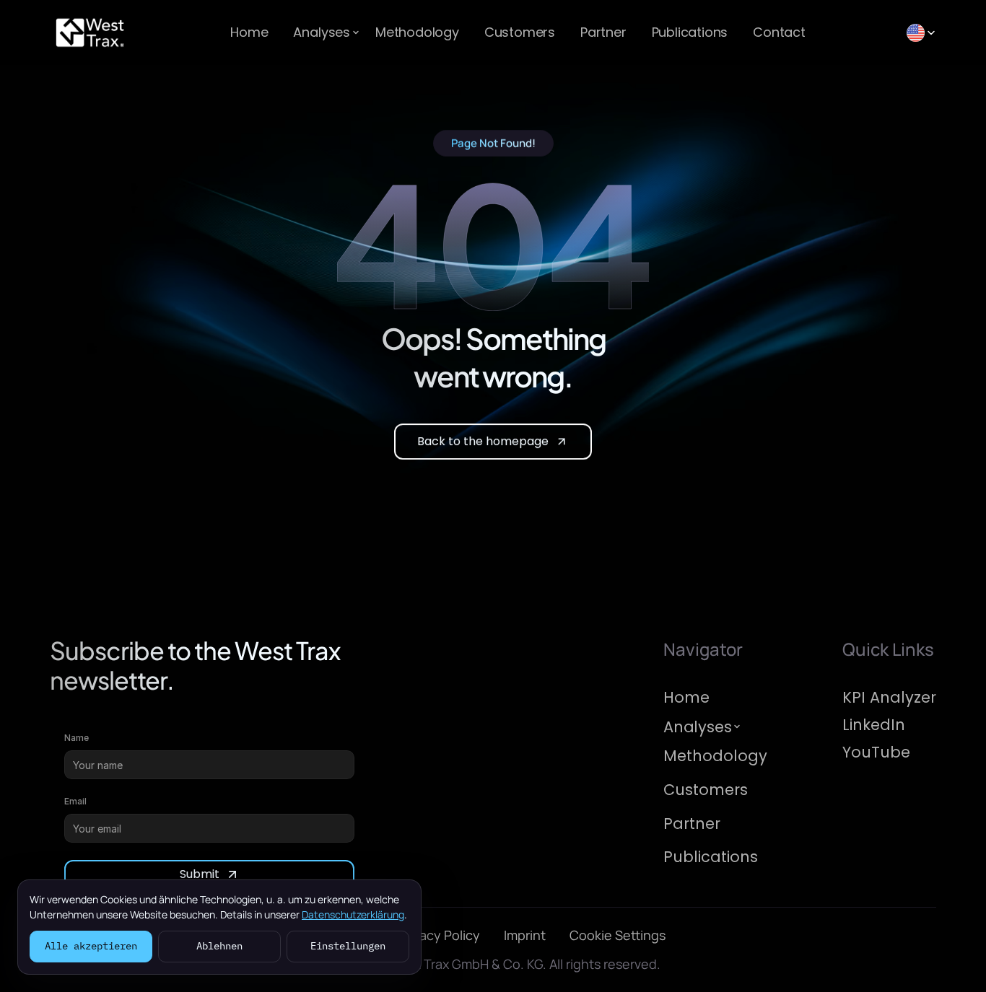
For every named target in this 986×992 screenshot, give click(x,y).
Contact (779, 32)
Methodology (417, 32)
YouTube (876, 752)
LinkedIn (873, 724)
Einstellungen (347, 945)
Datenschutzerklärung (353, 914)
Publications (690, 32)
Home (249, 32)
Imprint (525, 935)
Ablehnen (219, 945)
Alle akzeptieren (91, 945)
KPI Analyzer (889, 697)
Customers (519, 32)
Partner (603, 32)
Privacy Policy (439, 935)
